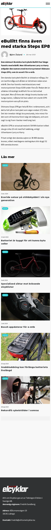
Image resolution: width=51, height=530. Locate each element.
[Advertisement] (25, 450)
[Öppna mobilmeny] (48, 3)
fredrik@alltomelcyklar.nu (23, 520)
